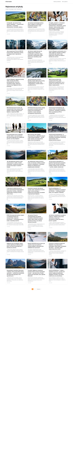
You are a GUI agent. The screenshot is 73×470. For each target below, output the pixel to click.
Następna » (39, 289)
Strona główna (64, 1)
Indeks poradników (57, 1)
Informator (9, 1)
